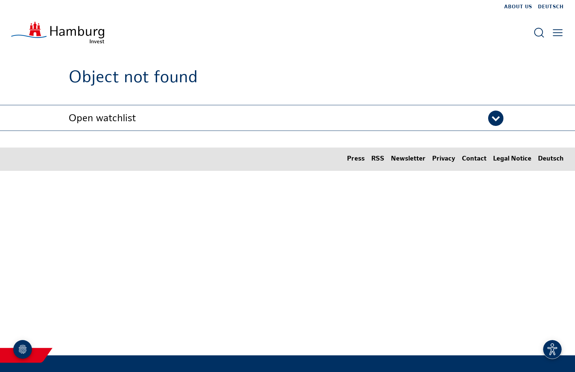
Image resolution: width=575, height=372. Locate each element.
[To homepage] (57, 32)
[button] (287, 118)
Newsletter (408, 159)
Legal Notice (512, 159)
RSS (377, 159)
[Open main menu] (558, 33)
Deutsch (551, 7)
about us (518, 7)
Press (356, 159)
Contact (474, 159)
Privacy (443, 159)
